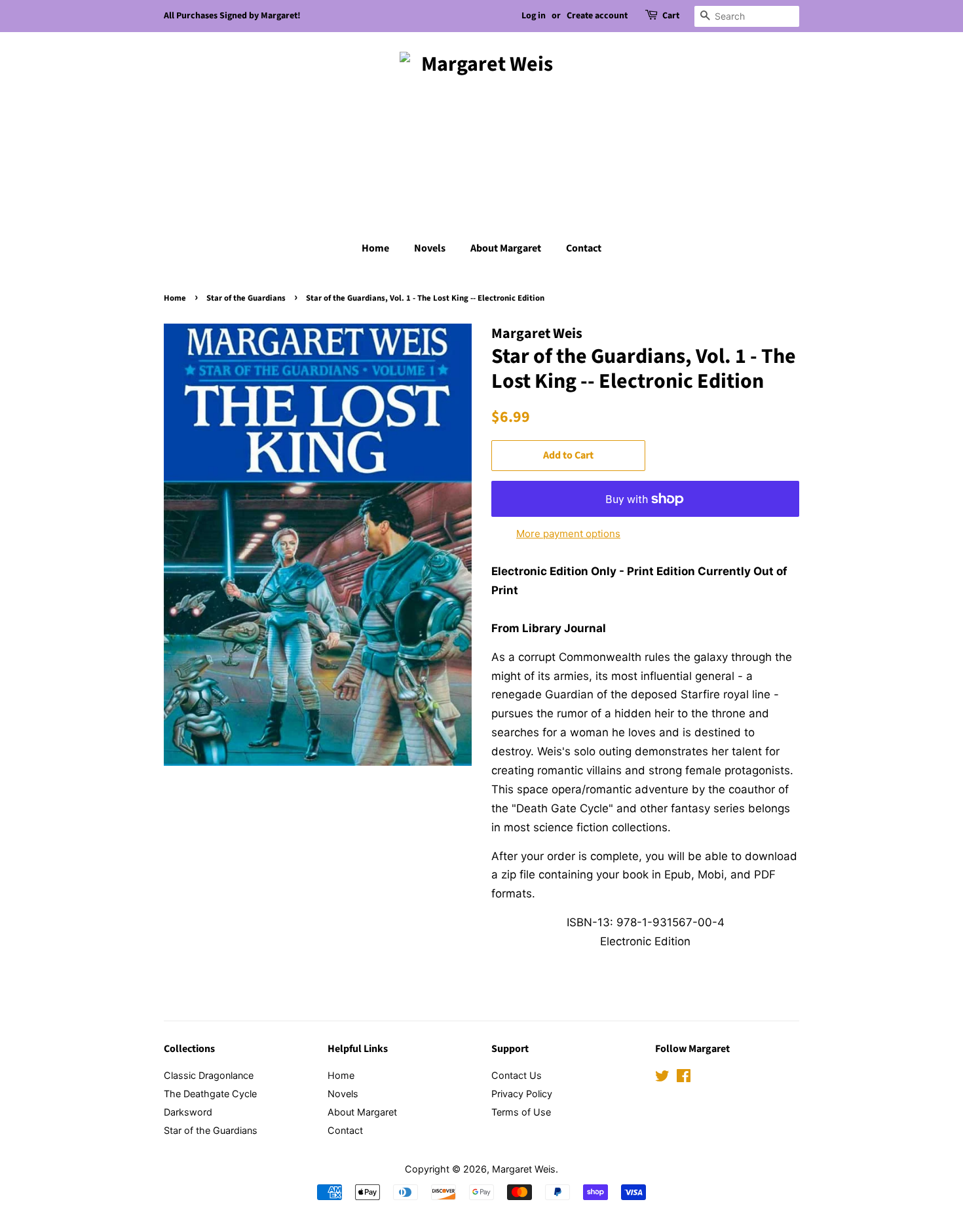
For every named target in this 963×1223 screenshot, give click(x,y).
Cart (670, 15)
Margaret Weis (524, 1169)
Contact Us (516, 1075)
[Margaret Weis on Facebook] (683, 1077)
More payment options (568, 533)
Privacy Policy (521, 1093)
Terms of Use (521, 1112)
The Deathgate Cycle (210, 1093)
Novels (429, 248)
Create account (597, 15)
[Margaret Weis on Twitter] (662, 1077)
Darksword (188, 1112)
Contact (583, 248)
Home (375, 248)
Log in (533, 15)
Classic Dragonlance (209, 1075)
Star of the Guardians (246, 298)
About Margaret (505, 248)
